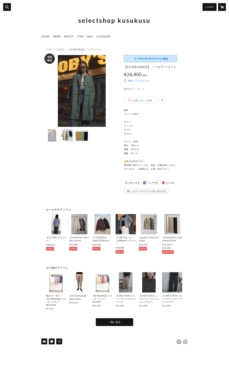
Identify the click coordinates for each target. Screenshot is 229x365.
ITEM (80, 36)
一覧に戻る (114, 322)
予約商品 (60, 49)
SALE (90, 36)
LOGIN (209, 7)
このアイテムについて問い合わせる (148, 191)
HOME (45, 36)
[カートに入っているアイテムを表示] (222, 7)
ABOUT (69, 36)
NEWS (57, 36)
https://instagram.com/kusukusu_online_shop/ (185, 341)
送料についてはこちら (139, 80)
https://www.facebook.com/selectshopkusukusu (179, 341)
